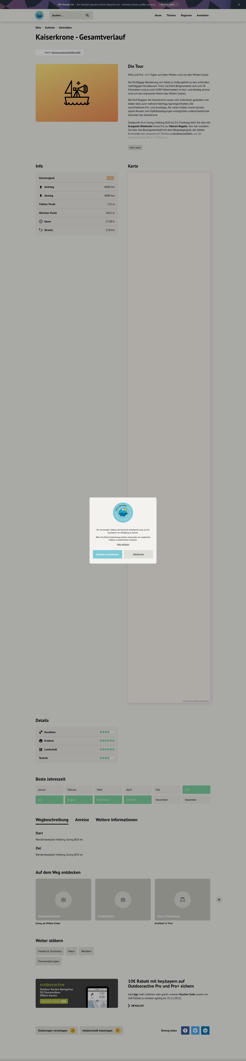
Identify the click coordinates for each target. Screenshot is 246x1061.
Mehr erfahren (123, 544)
